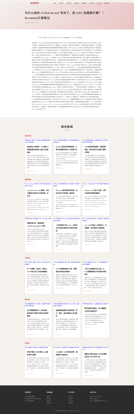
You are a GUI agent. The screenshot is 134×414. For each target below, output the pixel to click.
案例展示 (84, 3)
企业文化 (70, 400)
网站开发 (69, 3)
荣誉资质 (70, 403)
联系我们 (106, 3)
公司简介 (70, 396)
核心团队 (70, 398)
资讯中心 (99, 3)
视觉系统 (76, 3)
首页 (55, 3)
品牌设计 (61, 3)
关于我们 (91, 3)
